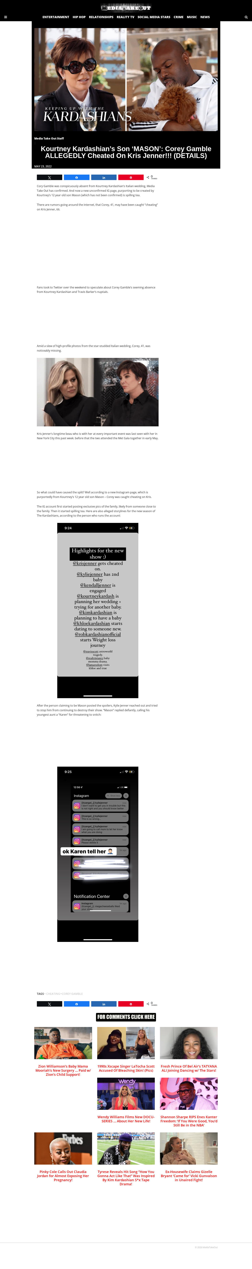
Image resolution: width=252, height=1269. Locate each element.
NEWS (205, 17)
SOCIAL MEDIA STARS (154, 17)
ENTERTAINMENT (56, 17)
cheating (53, 994)
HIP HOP (79, 17)
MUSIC (192, 17)
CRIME (178, 17)
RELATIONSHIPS (101, 17)
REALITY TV (125, 17)
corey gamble (72, 994)
